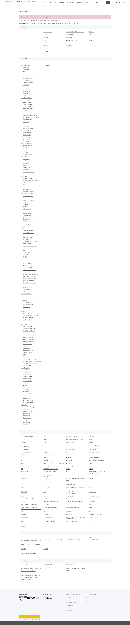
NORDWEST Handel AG (95, 496)
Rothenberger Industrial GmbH (51, 501)
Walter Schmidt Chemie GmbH (51, 517)
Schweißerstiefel (27, 243)
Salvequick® (92, 501)
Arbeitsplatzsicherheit (26, 383)
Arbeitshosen (26, 87)
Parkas (24, 71)
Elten (67, 455)
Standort (46, 48)
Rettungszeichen (27, 420)
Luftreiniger (24, 404)
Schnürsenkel (26, 254)
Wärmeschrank (26, 219)
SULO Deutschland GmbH (72, 507)
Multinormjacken (27, 134)
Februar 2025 (47, 537)
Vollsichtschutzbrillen (28, 317)
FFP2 (24, 185)
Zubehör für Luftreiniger (29, 407)
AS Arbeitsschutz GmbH (72, 436)
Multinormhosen (27, 132)
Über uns (46, 37)
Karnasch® (92, 476)
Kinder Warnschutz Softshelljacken (31, 117)
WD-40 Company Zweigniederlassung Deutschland (75, 517)
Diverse (45, 452)
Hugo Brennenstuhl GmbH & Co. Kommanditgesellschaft (97, 472)
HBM (22, 468)
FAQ (90, 37)
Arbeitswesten (26, 93)
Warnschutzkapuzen (28, 150)
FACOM (23, 457)
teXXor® (91, 511)
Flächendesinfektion (28, 396)
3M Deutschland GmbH (27, 436)
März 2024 (23, 548)
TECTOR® (46, 511)
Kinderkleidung (25, 111)
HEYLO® (91, 468)
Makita (22, 487)
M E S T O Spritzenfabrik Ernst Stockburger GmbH (73, 483)
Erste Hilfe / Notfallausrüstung (28, 193)
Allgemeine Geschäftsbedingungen (75, 32)
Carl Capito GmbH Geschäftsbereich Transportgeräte (30, 445)
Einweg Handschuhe (28, 285)
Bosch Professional (71, 442)
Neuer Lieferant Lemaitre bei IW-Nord (31, 551)
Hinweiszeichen (27, 417)
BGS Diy (23, 442)
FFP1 (24, 182)
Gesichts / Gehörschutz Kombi (30, 335)
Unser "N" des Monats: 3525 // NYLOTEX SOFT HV (31, 545)
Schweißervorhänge (28, 374)
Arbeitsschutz (24, 63)
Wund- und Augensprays (29, 222)
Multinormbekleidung (26, 130)
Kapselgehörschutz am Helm (30, 326)
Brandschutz (24, 385)
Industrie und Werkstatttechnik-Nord (75, 476)
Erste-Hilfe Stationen (28, 195)
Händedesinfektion (27, 398)
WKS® (90, 521)
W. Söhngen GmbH (25, 517)
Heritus (68, 468)
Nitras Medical (70, 496)
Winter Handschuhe (28, 289)
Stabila (90, 504)
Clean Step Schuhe (27, 239)
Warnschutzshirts (27, 152)
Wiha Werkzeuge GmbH (49, 521)
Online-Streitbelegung (71, 43)
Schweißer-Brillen (27, 370)
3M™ (45, 436)
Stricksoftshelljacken (28, 82)
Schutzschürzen (27, 365)
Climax (45, 449)
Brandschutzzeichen (28, 411)
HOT (67, 471)
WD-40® (91, 517)
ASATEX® (91, 436)
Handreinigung (26, 348)
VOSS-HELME (69, 514)
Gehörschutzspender (28, 339)
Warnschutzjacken (27, 148)
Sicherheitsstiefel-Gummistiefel (31, 241)
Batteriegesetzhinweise (72, 40)
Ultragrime (23, 514)
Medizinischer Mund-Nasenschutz (31, 180)
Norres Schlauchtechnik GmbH (28, 499)
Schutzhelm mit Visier (28, 302)
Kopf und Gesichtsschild (29, 309)
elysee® (91, 455)
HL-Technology (24, 471)
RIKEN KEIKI (24, 501)
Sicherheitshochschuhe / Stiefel (31, 235)
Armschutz (25, 287)
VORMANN (46, 514)
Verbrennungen (27, 215)
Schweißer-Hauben (27, 380)
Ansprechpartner (48, 32)
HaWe (90, 466)
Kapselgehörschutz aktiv (29, 330)
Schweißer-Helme (27, 378)
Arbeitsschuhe (24, 228)
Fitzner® (46, 460)
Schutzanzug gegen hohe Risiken (31, 363)
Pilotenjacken (26, 74)
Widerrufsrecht (70, 34)
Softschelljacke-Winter (28, 76)
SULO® (91, 507)
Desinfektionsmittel (26, 394)
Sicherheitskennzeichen (27, 409)
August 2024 (92, 537)
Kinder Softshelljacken (28, 113)
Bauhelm (25, 296)
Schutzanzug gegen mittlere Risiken (32, 361)
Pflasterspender (27, 204)
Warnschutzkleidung (26, 143)
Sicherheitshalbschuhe (28, 232)
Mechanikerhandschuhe (29, 261)
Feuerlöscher (26, 387)
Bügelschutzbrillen (27, 313)
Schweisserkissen (27, 372)
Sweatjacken (26, 84)
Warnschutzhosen (27, 145)
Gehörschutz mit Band (28, 341)
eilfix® (22, 455)
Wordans (23, 526)
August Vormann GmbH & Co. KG (74, 439)
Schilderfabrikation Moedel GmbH (29, 504)
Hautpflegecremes (27, 352)
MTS (45, 491)
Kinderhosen (26, 121)
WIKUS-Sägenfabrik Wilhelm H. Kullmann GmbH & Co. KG (74, 522)
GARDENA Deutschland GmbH (96, 460)
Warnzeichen (26, 424)
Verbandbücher (27, 209)
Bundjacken (26, 67)
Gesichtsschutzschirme (28, 320)
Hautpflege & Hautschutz (27, 346)
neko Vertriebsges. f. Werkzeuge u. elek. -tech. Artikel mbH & (76, 492)
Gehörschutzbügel (27, 343)
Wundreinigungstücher (28, 224)
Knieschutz (23, 354)
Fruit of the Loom (70, 460)
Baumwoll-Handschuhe (28, 280)
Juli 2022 (46, 548)
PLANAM (46, 499)
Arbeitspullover (26, 91)
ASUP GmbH (24, 439)
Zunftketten (26, 174)
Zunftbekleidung (25, 156)
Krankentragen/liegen (28, 200)
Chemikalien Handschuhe (29, 283)
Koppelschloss (26, 167)
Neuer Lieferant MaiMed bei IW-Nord (30, 553)
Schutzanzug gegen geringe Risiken (32, 359)
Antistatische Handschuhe (29, 276)
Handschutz (24, 259)
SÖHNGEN (46, 504)
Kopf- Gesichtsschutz (26, 293)
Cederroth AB (69, 445)
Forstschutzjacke (27, 100)
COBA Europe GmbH (71, 449)
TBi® (22, 511)
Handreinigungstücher (28, 350)
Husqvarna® (24, 476)
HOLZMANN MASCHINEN (50, 471)
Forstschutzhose (27, 102)
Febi (45, 457)
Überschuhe (26, 248)
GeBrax (22, 463)
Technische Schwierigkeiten (74, 539)
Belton (90, 439)
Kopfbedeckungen (27, 298)
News (45, 40)
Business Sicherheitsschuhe (30, 246)
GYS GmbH (23, 466)
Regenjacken (26, 141)
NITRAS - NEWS (70, 565)
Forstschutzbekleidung (26, 97)
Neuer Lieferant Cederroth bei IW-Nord (31, 540)
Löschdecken (26, 389)
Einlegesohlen (26, 252)
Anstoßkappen (26, 306)
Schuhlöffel (25, 256)
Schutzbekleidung (25, 357)
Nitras (45, 496)
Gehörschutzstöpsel (28, 337)
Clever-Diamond (25, 449)
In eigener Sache (25, 565)
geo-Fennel (69, 463)
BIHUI (45, 442)
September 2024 (70, 537)
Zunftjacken (26, 158)
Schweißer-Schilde (27, 376)
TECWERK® (69, 511)
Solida (67, 504)
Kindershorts (26, 126)
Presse (45, 34)
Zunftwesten (26, 163)
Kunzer (91, 478)
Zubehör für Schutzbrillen (29, 322)
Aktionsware (47, 65)
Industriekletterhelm (28, 304)
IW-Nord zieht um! (94, 539)
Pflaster (24, 202)
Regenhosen (26, 139)
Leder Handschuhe (27, 265)
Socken (24, 250)
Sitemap (46, 45)
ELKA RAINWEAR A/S (49, 455)
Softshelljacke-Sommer (28, 80)
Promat (68, 499)
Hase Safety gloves (71, 466)
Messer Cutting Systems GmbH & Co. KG (75, 488)
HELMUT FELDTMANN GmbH (51, 468)
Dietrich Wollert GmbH (26, 452)
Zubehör (25, 95)
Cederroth (46, 445)
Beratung (91, 32)
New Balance (92, 491)
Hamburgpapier (48, 466)
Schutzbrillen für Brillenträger (30, 315)
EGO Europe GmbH (94, 452)
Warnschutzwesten (27, 154)
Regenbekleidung (25, 137)
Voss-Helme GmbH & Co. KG (96, 514)
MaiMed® (91, 483)
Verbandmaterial (27, 211)
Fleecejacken (26, 69)
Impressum (69, 45)
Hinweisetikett (26, 415)
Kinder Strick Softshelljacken (30, 115)
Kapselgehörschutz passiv (29, 328)
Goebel (91, 463)
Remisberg (91, 499)
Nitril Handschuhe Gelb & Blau (30, 267)
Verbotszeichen (26, 422)
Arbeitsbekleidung (25, 65)
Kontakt (91, 40)
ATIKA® (45, 439)
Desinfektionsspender (28, 402)
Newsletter (46, 43)
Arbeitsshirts (26, 89)
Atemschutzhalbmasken (29, 189)
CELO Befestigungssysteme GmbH (97, 445)
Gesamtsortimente (48, 63)
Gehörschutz (24, 324)
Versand (46, 51)
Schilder (25, 206)
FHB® (22, 460)
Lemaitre (46, 483)
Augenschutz (24, 311)
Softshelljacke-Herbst (28, 78)
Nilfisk (22, 496)
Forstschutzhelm (27, 106)
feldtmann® (69, 457)
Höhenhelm (26, 300)
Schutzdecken (26, 391)
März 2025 (23, 537)
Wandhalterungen (27, 217)
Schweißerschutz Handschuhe (30, 274)
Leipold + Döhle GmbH (26, 483)
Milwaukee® (24, 491)
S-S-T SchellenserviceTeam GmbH (74, 501)
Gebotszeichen (26, 413)
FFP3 (24, 187)
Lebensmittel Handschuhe (29, 278)
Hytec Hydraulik (47, 476)
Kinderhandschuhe (27, 119)
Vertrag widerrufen (30, 617)
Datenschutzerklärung (71, 37)
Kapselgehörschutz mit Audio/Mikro (32, 333)
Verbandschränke (27, 213)
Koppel (24, 165)
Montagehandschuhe (28, 263)
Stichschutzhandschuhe (29, 272)
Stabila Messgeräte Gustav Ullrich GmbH (29, 507)
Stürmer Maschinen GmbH (50, 507)
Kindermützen (26, 124)
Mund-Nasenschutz (28, 178)
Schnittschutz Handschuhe (29, 269)
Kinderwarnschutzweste (29, 128)
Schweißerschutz (25, 367)
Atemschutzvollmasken (28, 191)
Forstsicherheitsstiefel (28, 108)
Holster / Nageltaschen (28, 172)
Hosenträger (26, 169)
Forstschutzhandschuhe (29, 104)
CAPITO (91, 442)
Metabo (91, 487)
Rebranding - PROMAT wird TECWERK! (53, 539)
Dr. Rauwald (69, 452)
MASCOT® (46, 487)
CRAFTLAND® (92, 449)
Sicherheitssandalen (28, 230)
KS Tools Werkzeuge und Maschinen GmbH (75, 479)
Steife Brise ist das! (49, 551)
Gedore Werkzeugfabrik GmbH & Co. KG (54, 463)
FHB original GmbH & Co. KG (96, 457)
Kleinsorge (23, 478)
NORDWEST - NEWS (48, 565)
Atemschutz (24, 176)
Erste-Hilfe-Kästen (27, 198)
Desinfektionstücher (28, 400)
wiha (22, 521)
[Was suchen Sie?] (108, 2)
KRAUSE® (46, 478)
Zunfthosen (25, 161)
